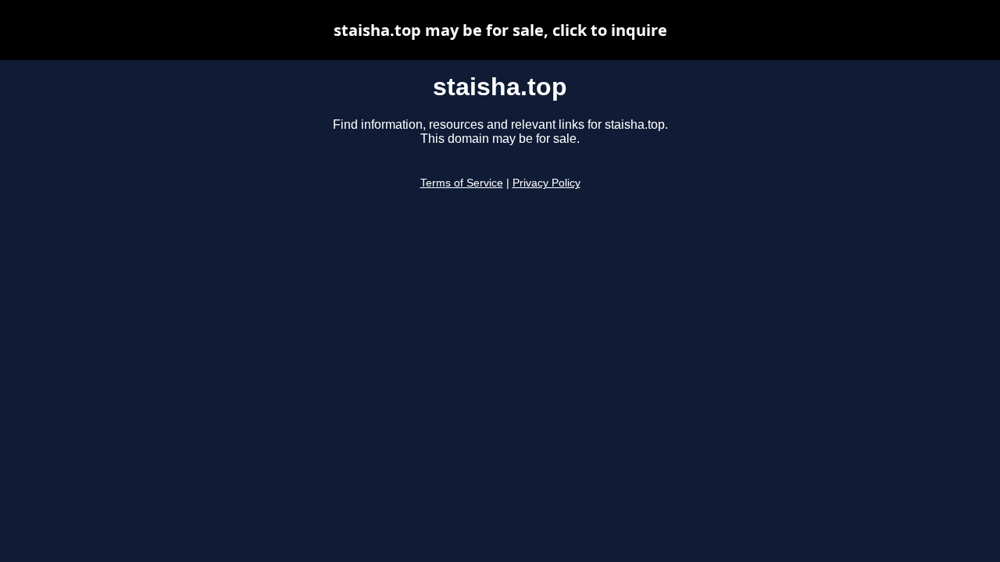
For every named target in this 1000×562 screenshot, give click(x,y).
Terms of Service (461, 183)
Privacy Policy (546, 183)
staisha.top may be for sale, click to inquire (500, 30)
